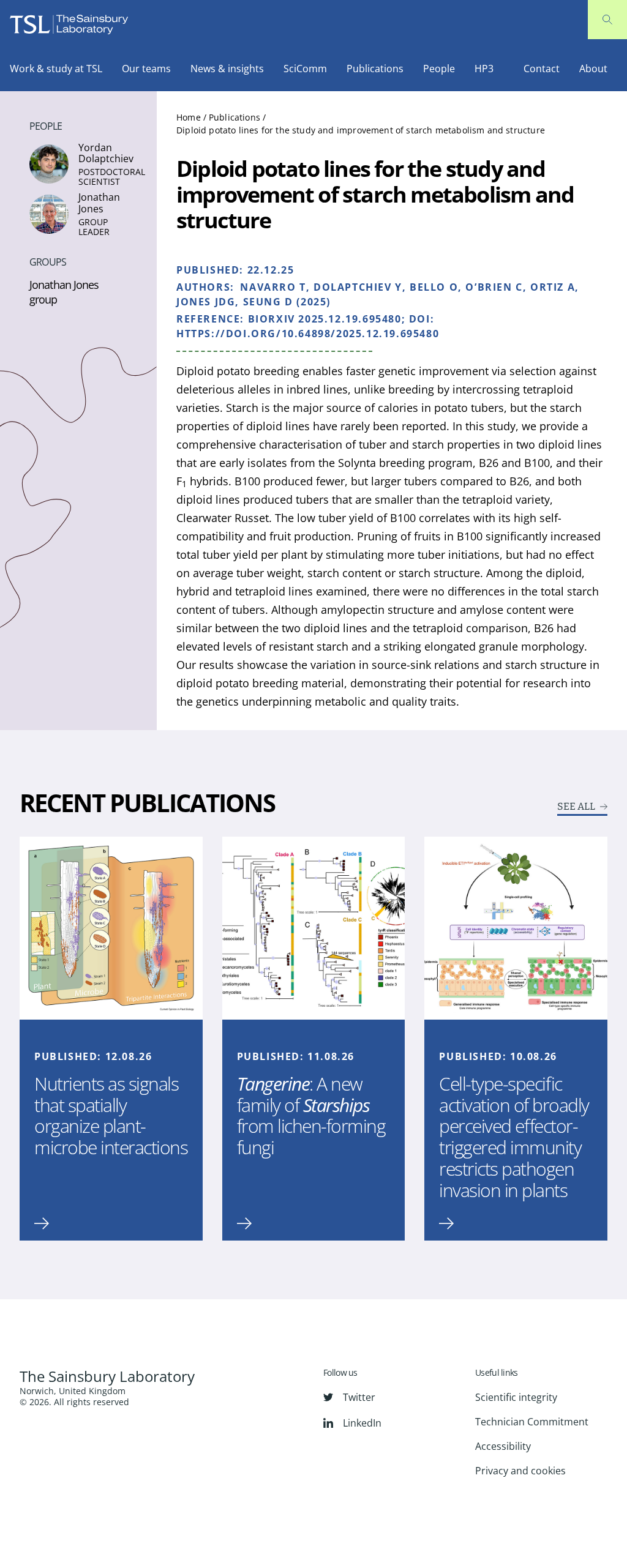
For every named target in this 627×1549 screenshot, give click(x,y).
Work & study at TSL (56, 68)
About (593, 68)
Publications (375, 68)
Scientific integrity (516, 1397)
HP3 (484, 68)
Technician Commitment (531, 1421)
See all (576, 806)
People (439, 68)
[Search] (607, 19)
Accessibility (503, 1446)
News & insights (227, 68)
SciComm (305, 68)
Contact (542, 68)
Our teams (146, 68)
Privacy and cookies (520, 1470)
